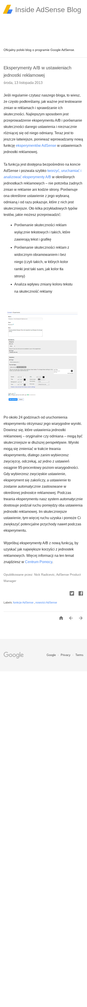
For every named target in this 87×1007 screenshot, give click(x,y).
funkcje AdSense (23, 602)
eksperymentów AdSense (36, 145)
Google (52, 655)
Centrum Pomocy (38, 562)
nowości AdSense (46, 602)
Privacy (66, 655)
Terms (79, 655)
